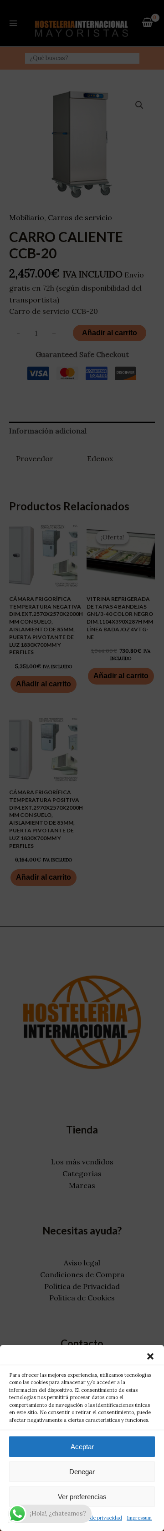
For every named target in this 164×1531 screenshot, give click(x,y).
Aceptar (82, 1446)
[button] (150, 1356)
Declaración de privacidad (91, 1518)
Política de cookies (34, 1518)
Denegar (82, 1472)
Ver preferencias (82, 1497)
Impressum (139, 1518)
